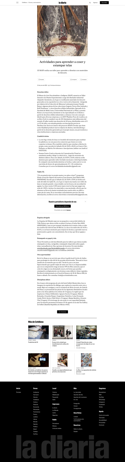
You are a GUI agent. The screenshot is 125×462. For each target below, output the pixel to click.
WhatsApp (102, 399)
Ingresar (95, 2)
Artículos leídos (56, 428)
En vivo (76, 399)
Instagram (102, 402)
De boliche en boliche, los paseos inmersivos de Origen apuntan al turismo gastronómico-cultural (38, 371)
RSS (100, 395)
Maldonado (55, 395)
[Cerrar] (85, 201)
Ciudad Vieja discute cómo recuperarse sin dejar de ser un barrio (85, 344)
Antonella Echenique (81, 348)
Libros (35, 419)
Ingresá (69, 210)
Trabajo (35, 431)
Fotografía (77, 403)
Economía (36, 407)
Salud (35, 429)
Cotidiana (24, 2)
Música (54, 426)
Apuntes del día (78, 395)
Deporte (35, 404)
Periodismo (55, 423)
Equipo (76, 431)
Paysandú (55, 397)
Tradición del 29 (33, 342)
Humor (76, 406)
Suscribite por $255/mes (62, 206)
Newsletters (102, 392)
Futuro (35, 414)
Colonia (54, 392)
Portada (18, 392)
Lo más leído (77, 392)
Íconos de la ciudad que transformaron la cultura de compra (60, 344)
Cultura (35, 402)
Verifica (35, 434)
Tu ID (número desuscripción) (79, 419)
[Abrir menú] (17, 2)
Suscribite (104, 2)
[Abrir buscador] (90, 2)
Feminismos (36, 412)
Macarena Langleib (80, 373)
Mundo (35, 422)
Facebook (102, 404)
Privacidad (102, 422)
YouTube (101, 397)
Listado (76, 416)
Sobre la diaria (78, 429)
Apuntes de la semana (80, 397)
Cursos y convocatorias (35, 2)
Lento (54, 413)
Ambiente (36, 392)
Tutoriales (102, 417)
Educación (36, 409)
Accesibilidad (103, 420)
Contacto (101, 425)
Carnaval (35, 395)
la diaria (54, 408)
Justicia (35, 417)
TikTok (101, 407)
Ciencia (35, 397)
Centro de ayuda (104, 415)
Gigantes (55, 415)
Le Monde (55, 410)
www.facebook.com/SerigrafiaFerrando (51, 248)
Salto (53, 399)
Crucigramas (77, 408)
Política (35, 426)
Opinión (35, 424)
